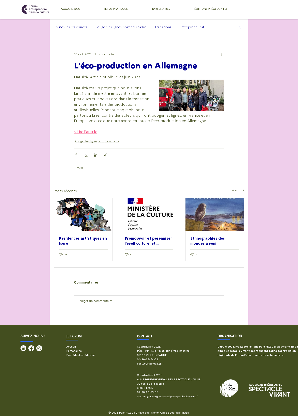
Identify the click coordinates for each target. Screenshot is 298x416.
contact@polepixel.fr (150, 363)
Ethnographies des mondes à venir (207, 241)
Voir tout (238, 190)
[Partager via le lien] (106, 155)
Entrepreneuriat (191, 27)
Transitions (162, 27)
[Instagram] (39, 348)
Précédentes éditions (80, 355)
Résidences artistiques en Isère (83, 241)
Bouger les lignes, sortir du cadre (120, 27)
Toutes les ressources (70, 27)
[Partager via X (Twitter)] (86, 155)
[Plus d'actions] (221, 53)
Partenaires (74, 351)
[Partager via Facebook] (76, 155)
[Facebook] (31, 348)
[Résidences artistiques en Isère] (83, 214)
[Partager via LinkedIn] (96, 155)
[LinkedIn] (23, 348)
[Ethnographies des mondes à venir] (214, 214)
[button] (239, 27)
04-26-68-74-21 (147, 359)
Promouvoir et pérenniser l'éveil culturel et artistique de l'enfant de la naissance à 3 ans (148, 241)
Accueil (71, 346)
